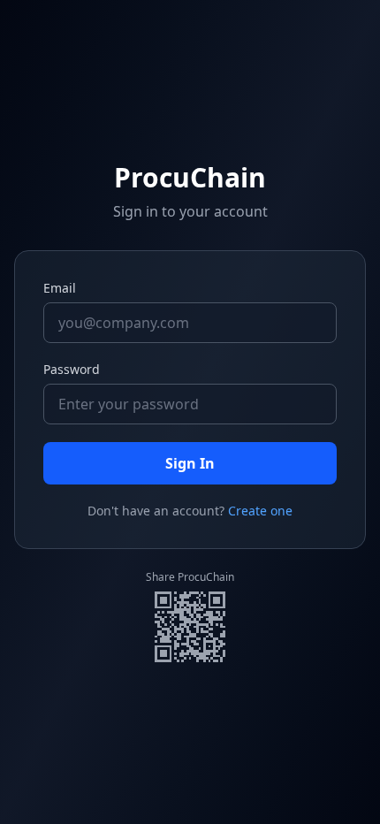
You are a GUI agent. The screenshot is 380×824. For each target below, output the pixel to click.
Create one (260, 510)
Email (59, 287)
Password (71, 369)
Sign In (190, 463)
